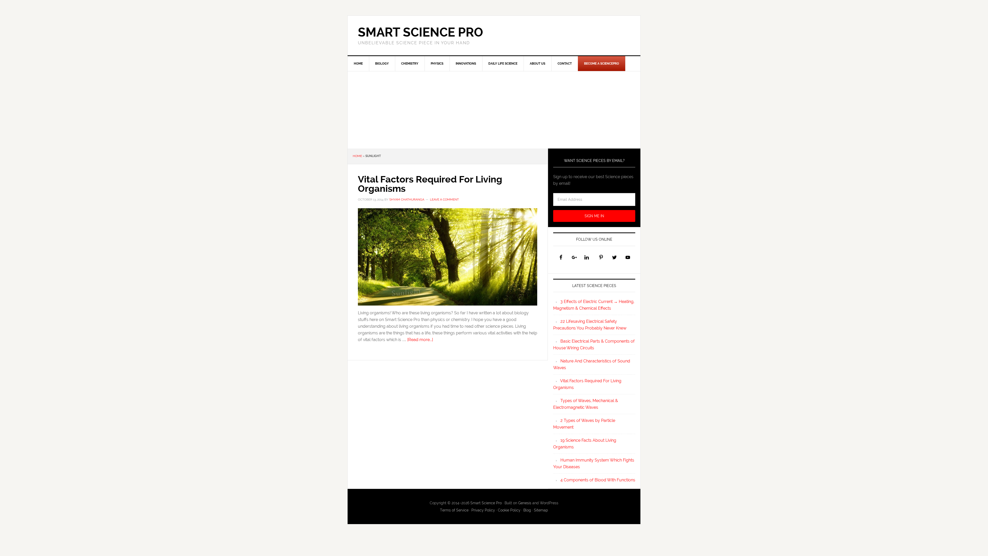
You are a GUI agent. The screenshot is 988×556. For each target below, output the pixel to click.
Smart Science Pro (420, 32)
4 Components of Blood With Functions (597, 479)
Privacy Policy (483, 510)
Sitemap (541, 510)
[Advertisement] (494, 110)
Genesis (524, 503)
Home (357, 156)
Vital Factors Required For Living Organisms (430, 184)
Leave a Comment (444, 199)
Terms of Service (454, 510)
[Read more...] (420, 339)
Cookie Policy (509, 510)
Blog (527, 510)
